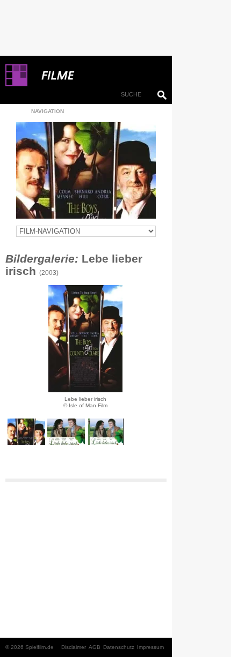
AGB (94, 647)
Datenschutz (118, 647)
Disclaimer (73, 647)
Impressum (150, 647)
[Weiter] (85, 338)
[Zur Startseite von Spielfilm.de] (16, 84)
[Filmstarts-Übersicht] (96, 75)
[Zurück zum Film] (86, 170)
